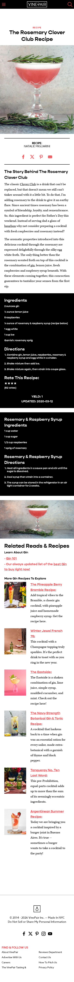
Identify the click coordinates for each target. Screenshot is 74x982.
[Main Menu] (4, 4)
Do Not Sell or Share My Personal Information (37, 922)
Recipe (37, 27)
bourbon (10, 226)
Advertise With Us (12, 957)
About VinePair (10, 952)
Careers (6, 962)
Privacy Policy (46, 967)
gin (32, 265)
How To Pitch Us (48, 962)
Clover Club (28, 184)
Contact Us (45, 957)
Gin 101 (11, 558)
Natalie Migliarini (37, 146)
